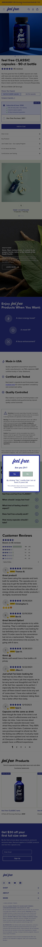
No (28, 474)
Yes (14, 474)
